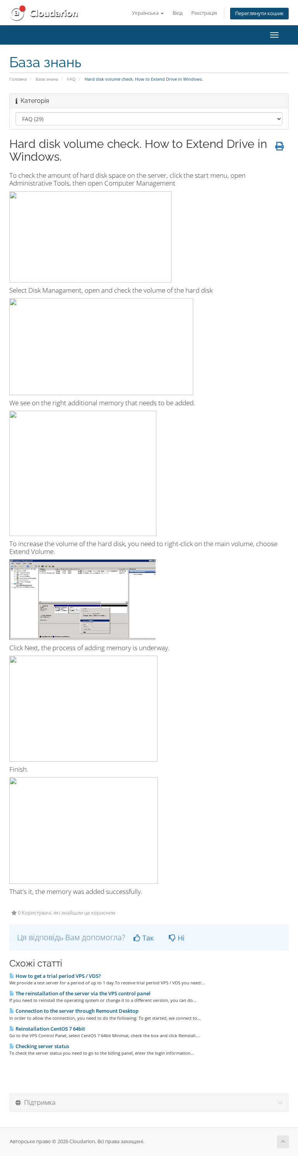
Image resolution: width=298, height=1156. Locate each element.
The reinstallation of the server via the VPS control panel (82, 993)
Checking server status (41, 1046)
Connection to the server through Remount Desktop (76, 1010)
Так (147, 938)
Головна (18, 79)
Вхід (177, 13)
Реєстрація (204, 13)
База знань (47, 79)
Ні (180, 938)
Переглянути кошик (259, 13)
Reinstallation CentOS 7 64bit (49, 1028)
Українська (146, 13)
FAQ (71, 79)
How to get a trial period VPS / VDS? (57, 975)
